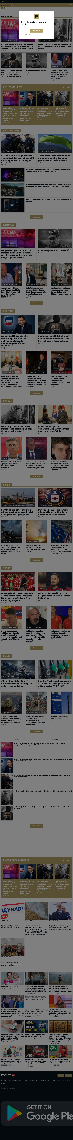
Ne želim (28, 34)
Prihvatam (36, 30)
